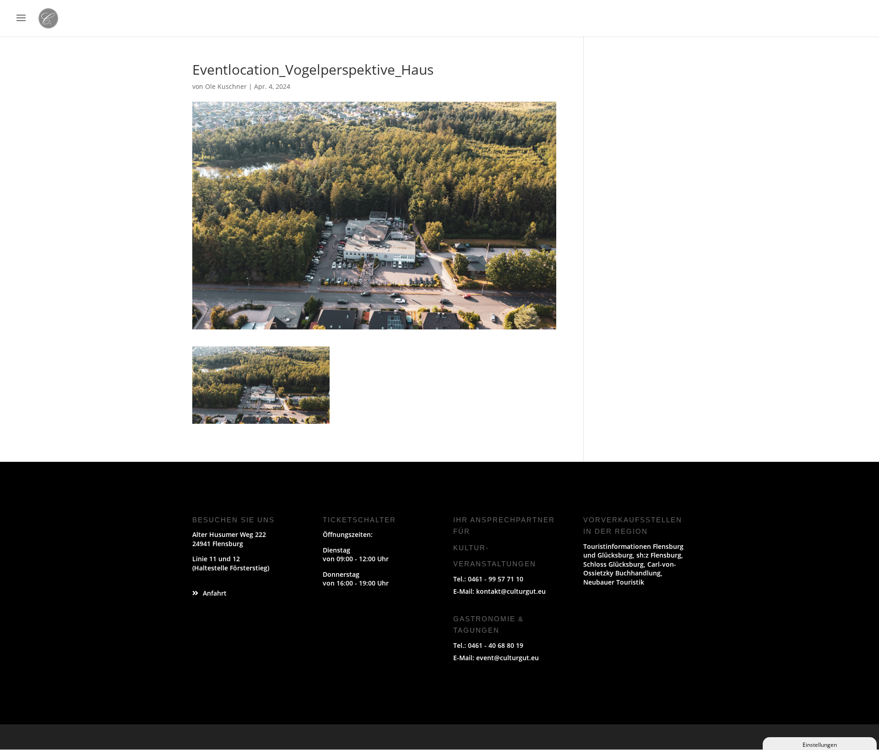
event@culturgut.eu (507, 657)
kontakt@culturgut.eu (511, 591)
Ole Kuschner (226, 86)
